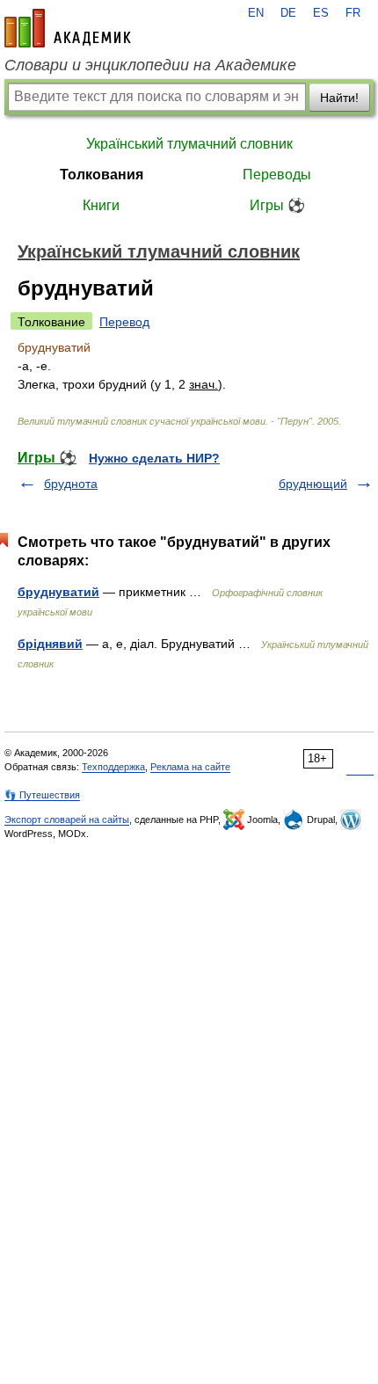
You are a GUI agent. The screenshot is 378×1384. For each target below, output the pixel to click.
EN (256, 13)
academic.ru (67, 28)
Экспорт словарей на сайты (66, 819)
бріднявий (50, 644)
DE (288, 13)
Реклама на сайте (190, 766)
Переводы (277, 174)
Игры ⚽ (277, 205)
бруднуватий (58, 592)
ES (321, 13)
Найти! (339, 98)
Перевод (124, 322)
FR (352, 13)
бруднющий (313, 484)
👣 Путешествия (42, 795)
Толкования (101, 174)
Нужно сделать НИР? (154, 458)
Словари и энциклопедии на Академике (150, 65)
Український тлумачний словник (189, 143)
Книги (101, 205)
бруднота (71, 484)
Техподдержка (113, 766)
